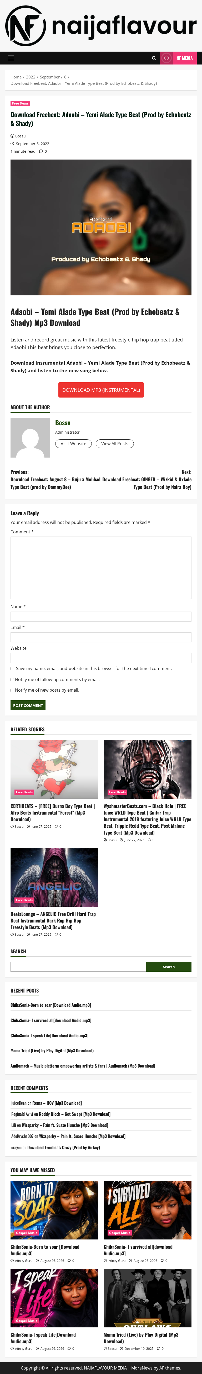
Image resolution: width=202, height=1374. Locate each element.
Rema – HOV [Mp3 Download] (57, 1103)
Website (19, 648)
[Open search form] (154, 58)
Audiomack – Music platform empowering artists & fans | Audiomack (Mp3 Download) (83, 1066)
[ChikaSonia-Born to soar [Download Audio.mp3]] (54, 1210)
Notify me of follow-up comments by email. (57, 679)
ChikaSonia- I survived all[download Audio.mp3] (51, 1020)
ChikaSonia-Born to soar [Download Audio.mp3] (51, 1005)
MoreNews (142, 1368)
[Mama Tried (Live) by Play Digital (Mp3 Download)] (147, 1298)
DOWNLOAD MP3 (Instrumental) (101, 390)
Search (18, 951)
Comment (22, 532)
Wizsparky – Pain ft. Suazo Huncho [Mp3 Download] (65, 1125)
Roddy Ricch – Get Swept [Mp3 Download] (74, 1114)
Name (18, 606)
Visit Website (73, 444)
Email (18, 627)
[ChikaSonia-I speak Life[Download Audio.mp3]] (54, 1298)
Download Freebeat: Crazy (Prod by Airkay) (63, 1147)
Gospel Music (26, 1233)
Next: (146, 479)
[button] (11, 57)
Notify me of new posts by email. (47, 690)
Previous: (55, 479)
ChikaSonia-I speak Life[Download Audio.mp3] (49, 1035)
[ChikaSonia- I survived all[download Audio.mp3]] (147, 1210)
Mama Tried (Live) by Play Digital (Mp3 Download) (52, 1050)
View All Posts (114, 444)
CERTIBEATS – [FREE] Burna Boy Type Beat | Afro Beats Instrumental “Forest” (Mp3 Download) (53, 812)
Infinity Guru (23, 1260)
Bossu (20, 135)
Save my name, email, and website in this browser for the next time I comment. (94, 668)
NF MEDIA (185, 58)
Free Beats (20, 103)
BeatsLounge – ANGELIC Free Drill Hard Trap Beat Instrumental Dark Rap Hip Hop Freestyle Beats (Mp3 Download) (53, 920)
